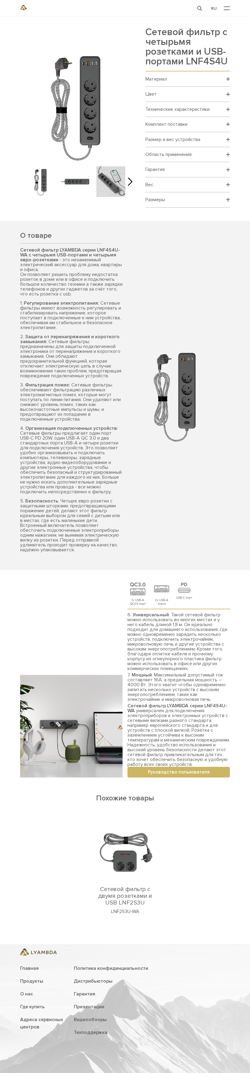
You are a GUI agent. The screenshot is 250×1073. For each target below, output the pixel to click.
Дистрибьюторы (93, 981)
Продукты (31, 981)
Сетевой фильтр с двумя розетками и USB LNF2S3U (125, 896)
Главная (29, 968)
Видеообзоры (90, 1020)
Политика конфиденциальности (111, 968)
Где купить (32, 1007)
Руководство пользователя (179, 772)
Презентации (89, 1007)
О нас (26, 994)
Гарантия (84, 994)
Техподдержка (90, 1032)
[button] (200, 8)
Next (128, 181)
